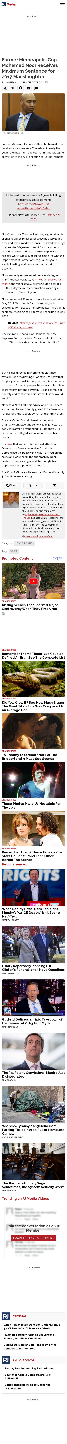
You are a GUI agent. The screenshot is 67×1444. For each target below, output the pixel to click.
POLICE (13, 551)
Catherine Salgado (12, 1137)
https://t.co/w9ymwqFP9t (33, 204)
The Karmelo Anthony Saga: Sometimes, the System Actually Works (33, 1185)
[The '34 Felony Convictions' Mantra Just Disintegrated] (33, 1051)
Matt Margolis (10, 973)
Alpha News (31, 514)
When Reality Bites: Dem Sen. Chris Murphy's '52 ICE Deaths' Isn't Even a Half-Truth (31, 912)
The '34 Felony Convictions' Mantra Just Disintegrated (33, 1074)
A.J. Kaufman (9, 82)
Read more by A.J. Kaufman (39, 536)
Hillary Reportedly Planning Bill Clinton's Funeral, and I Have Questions (33, 968)
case (9, 444)
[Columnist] (12, 499)
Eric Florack (9, 1080)
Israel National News (49, 514)
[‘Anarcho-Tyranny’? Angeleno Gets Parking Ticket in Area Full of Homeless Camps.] (33, 1104)
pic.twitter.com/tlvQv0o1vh (33, 208)
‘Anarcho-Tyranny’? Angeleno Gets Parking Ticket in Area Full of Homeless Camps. (33, 1129)
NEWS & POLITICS (24, 543)
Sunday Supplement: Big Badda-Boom (29, 1368)
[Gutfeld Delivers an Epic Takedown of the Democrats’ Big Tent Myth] (33, 998)
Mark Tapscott (10, 920)
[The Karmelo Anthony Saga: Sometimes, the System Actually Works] (33, 1161)
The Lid (26, 517)
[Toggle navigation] (62, 4)
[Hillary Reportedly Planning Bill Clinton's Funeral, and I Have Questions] (33, 944)
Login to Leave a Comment (33, 1237)
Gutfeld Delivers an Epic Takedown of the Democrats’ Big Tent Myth (32, 1021)
